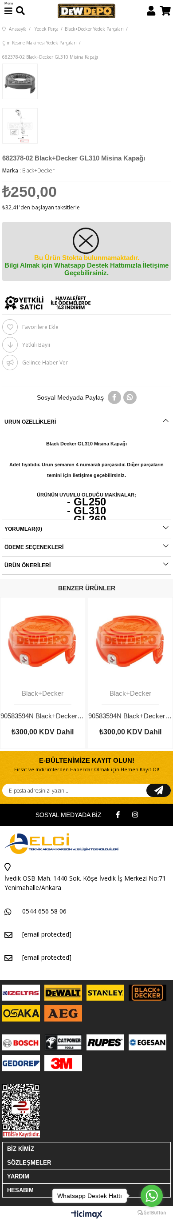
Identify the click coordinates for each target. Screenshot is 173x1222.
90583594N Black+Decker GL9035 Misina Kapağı (130, 716)
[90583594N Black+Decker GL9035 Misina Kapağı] (130, 639)
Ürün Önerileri (27, 565)
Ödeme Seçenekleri (33, 547)
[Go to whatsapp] (152, 1196)
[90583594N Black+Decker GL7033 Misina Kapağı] (42, 639)
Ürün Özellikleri (30, 422)
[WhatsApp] (130, 397)
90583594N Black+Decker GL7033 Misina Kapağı (42, 716)
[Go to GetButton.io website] (152, 1213)
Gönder (158, 790)
